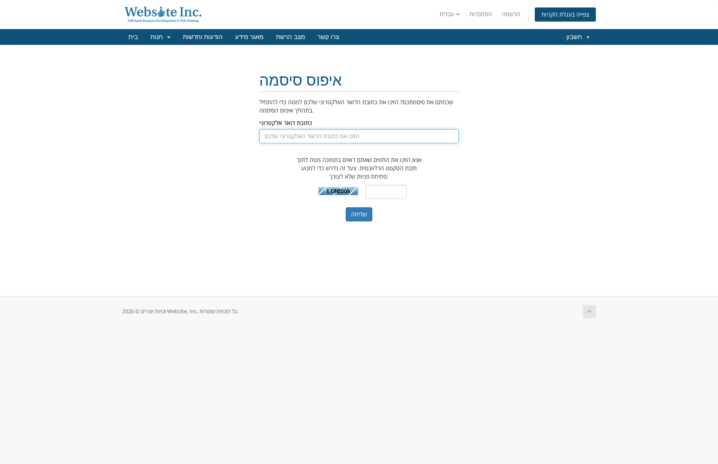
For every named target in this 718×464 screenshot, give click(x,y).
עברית (447, 14)
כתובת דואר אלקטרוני (285, 123)
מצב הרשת (290, 37)
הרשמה (511, 14)
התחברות (481, 14)
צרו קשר (328, 37)
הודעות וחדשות (203, 37)
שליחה (359, 214)
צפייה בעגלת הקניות (565, 14)
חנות (158, 37)
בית (133, 37)
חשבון (575, 37)
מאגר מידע (249, 37)
